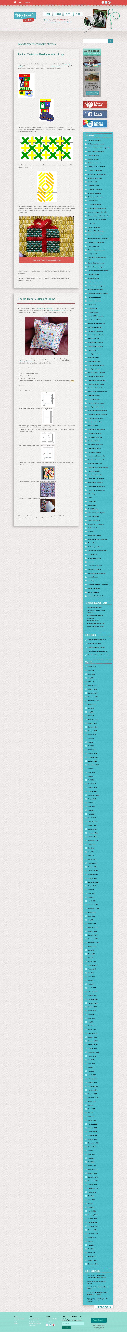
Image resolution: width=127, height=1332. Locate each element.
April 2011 (91, 1249)
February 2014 (92, 1124)
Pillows (90, 497)
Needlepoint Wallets (94, 471)
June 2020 (91, 893)
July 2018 (91, 950)
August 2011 (92, 1237)
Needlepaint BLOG (51, 1319)
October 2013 (92, 1139)
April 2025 (91, 715)
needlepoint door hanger (96, 376)
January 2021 (92, 867)
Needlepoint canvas (94, 361)
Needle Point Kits (93, 338)
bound (72, 380)
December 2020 (93, 870)
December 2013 (93, 1131)
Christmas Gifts (93, 182)
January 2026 (92, 689)
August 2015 (92, 1056)
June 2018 (91, 954)
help (20, 2)
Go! (110, 41)
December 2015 (93, 1041)
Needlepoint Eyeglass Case (96, 380)
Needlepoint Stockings (95, 463)
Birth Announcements (95, 163)
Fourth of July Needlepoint (96, 250)
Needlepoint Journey (94, 643)
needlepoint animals (94, 354)
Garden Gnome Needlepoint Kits (98, 270)
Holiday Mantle (92, 308)
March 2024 (92, 749)
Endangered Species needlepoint (98, 238)
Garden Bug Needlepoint (96, 263)
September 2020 (93, 882)
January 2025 (92, 723)
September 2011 (93, 1233)
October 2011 (92, 1230)
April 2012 (91, 1207)
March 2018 (92, 961)
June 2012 (91, 1200)
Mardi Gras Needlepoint (95, 331)
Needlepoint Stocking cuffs (96, 456)
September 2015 (93, 1052)
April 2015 (91, 1071)
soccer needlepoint (94, 520)
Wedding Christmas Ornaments (98, 584)
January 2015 (92, 1082)
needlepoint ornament (95, 433)
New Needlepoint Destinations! (97, 651)
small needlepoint (93, 516)
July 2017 (91, 973)
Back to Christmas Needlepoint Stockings (41, 54)
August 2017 (92, 969)
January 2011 (92, 1260)
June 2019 (91, 916)
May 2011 (91, 1245)
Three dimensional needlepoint (98, 539)
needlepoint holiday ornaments (97, 414)
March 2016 (92, 1029)
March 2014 (92, 1120)
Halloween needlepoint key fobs (98, 293)
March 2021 (92, 859)
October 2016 (92, 1007)
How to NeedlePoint (94, 320)
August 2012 (92, 1192)
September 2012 (93, 1188)
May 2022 (91, 810)
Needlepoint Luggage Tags (96, 429)
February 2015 (92, 1079)
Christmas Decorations (95, 178)
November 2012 (93, 1181)
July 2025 (91, 708)
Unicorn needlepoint (94, 558)
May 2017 (91, 980)
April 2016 (91, 1026)
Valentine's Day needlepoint (96, 573)
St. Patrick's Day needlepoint (97, 528)
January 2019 (92, 931)
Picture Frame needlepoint (96, 490)
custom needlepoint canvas (57, 310)
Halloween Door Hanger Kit (96, 286)
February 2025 (92, 719)
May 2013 (91, 1158)
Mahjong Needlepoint (95, 327)
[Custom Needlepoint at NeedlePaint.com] (92, 96)
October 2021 (92, 837)
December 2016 (93, 999)
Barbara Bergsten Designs (95, 615)
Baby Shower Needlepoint (96, 151)
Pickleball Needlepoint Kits (96, 486)
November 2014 (93, 1090)
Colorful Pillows (93, 201)
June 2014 (91, 1109)
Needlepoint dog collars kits (96, 372)
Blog (78, 14)
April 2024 (91, 746)
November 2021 (93, 833)
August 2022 (92, 799)
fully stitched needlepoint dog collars (97, 258)
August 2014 (92, 1101)
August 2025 (92, 704)
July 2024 (91, 738)
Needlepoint (92, 350)
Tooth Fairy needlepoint (95, 547)
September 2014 (93, 1097)
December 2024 (93, 727)
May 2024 (91, 742)
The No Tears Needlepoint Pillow (36, 298)
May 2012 (91, 1203)
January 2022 (92, 825)
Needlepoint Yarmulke (95, 475)
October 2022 (92, 791)
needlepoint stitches (94, 452)
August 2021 (92, 844)
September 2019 (93, 908)
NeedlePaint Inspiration (95, 346)
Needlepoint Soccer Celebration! (98, 655)
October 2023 (92, 761)
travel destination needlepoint (97, 550)
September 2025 (93, 700)
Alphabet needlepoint (94, 140)
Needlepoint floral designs (96, 403)
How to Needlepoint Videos (95, 626)
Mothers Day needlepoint (96, 335)
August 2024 (92, 734)
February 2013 (92, 1169)
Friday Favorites (93, 253)
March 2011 (92, 1252)
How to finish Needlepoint (96, 316)
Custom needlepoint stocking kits (98, 216)
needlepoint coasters (94, 369)
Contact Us (49, 1321)
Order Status (33, 1325)
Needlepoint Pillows (94, 441)
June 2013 (91, 1154)
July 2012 (91, 1196)
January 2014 (92, 1128)
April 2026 (91, 681)
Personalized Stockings (95, 482)
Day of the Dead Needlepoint (97, 219)
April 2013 (91, 1162)
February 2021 (92, 863)
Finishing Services (94, 246)
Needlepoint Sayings (94, 448)
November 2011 (93, 1226)
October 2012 (92, 1184)
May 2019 (91, 920)
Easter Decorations (94, 227)
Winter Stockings (93, 592)
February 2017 (92, 991)
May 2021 (91, 852)
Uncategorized (92, 554)
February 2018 (92, 965)
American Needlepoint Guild (95, 623)
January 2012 (92, 1218)
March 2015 (92, 1075)
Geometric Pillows (93, 274)
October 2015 (92, 1048)
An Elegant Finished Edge (44, 308)
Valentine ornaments (94, 569)
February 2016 (92, 1033)
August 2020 (92, 886)
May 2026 (91, 678)
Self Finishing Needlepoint (96, 513)
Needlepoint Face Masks (96, 384)
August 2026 (92, 666)
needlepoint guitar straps (96, 407)
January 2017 (92, 995)
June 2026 (91, 674)
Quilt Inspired (92, 505)
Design (58, 14)
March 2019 (92, 923)
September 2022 (93, 795)
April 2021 (91, 855)
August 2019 (92, 912)
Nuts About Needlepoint (94, 607)
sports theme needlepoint (96, 524)
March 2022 (92, 818)
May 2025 (91, 712)
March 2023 (92, 784)
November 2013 (93, 1135)
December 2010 (93, 1264)
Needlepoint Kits (93, 425)
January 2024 (92, 753)
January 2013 (92, 1173)
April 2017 (91, 984)
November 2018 (93, 939)
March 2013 (92, 1165)
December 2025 (93, 693)
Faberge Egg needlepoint (96, 242)
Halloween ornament (94, 297)
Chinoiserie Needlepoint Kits (97, 174)
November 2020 (93, 874)
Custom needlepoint (94, 204)
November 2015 (93, 1044)
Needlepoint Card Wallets (96, 365)
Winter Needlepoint (94, 588)
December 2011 (93, 1222)
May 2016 (91, 1022)
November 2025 (93, 697)
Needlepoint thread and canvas (98, 467)
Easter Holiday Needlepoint (96, 231)
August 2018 (92, 946)
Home (15, 2)
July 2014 (91, 1105)
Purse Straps (92, 501)
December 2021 (93, 829)
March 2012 (92, 1211)
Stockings (91, 531)
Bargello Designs (93, 155)
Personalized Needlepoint (96, 478)
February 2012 (92, 1215)
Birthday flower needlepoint (96, 166)
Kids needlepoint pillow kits (96, 323)
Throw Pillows (92, 543)
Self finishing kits (93, 509)
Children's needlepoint (95, 170)
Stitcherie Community (93, 620)
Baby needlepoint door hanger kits (99, 148)
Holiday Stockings (93, 312)
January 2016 (92, 1037)
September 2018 (93, 942)
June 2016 (91, 1018)
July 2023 (91, 768)
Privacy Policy (99, 1329)
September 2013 (93, 1143)
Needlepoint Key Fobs (95, 422)
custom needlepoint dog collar (97, 212)
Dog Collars (91, 223)
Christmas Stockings (94, 193)
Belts (15, 1321)
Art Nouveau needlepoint (96, 144)
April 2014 (91, 1116)
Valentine (91, 562)
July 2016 (91, 1014)
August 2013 (92, 1147)
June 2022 (91, 806)
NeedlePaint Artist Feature (96, 647)
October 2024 (92, 731)
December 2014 (93, 1086)
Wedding (91, 581)
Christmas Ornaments (95, 189)
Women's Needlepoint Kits (96, 596)
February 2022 (92, 821)
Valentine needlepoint (95, 565)
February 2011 (92, 1256)
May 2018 (91, 958)
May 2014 (91, 1112)
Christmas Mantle (93, 185)
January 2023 (92, 787)
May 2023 (91, 776)
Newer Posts (104, 1307)
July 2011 (91, 1241)
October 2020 (92, 878)
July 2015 (91, 1060)
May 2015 (91, 1067)
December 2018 (93, 935)
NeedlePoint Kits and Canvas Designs (25, 17)
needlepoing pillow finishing (25, 361)
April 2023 (91, 780)
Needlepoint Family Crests (96, 388)
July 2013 (91, 1150)
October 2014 (92, 1094)
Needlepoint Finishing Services (97, 391)
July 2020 (91, 889)
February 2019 (92, 927)
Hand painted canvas (94, 301)
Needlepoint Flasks (94, 395)
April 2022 (91, 814)
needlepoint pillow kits (95, 437)
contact (27, 2)
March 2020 (92, 901)
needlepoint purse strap (95, 444)
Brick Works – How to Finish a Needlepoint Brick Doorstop (97, 1299)
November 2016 (93, 1003)
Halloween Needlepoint (95, 289)
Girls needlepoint (93, 278)
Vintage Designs (93, 577)
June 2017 (91, 976)
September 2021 (93, 840)
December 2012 (93, 1177)
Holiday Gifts (92, 304)
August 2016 (92, 1010)
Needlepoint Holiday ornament (97, 410)
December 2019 (93, 905)
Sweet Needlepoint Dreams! (97, 639)
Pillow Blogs (92, 494)
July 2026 (91, 670)
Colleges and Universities (96, 197)
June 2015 (91, 1063)
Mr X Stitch (90, 618)
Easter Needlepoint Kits (95, 235)
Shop (68, 14)
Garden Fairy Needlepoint (96, 267)
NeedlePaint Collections (95, 342)
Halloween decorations (95, 282)
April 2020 (91, 897)
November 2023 (93, 757)
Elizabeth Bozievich (93, 1287)
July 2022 (91, 802)
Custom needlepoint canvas (97, 208)
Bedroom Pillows (93, 159)
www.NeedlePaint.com (60, 20)
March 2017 (92, 988)
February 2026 (92, 685)
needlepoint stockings (56, 66)
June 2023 (91, 772)
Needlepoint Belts (93, 357)
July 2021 (91, 848)
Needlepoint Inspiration (95, 418)
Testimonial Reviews (94, 535)
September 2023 (93, 765)
